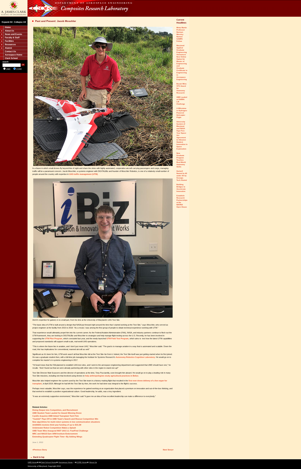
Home (8, 27)
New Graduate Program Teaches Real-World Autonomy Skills (181, 160)
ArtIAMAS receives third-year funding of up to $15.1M (56, 425)
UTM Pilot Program (53, 338)
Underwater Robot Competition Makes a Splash (54, 428)
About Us (9, 31)
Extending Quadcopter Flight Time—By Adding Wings (57, 437)
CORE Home (81, 462)
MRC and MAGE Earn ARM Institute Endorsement (55, 434)
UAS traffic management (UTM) (83, 174)
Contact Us (10, 51)
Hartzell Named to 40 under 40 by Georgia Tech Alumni (181, 175)
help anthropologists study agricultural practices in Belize (111, 376)
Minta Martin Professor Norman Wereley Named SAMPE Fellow (181, 34)
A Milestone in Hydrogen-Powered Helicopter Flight (181, 112)
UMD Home (32, 462)
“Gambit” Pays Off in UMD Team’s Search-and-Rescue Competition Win (65, 419)
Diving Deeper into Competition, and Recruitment (55, 410)
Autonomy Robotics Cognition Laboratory (135, 357)
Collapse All (20, 22)
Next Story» (168, 450)
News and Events (13, 34)
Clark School (11, 58)
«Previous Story (39, 450)
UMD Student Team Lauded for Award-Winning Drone (57, 413)
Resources (10, 44)
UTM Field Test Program (118, 338)
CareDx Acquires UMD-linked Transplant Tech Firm (55, 416)
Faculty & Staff (12, 37)
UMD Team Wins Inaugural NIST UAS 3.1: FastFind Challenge (60, 431)
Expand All (7, 22)
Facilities (9, 41)
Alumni (8, 48)
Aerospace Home (13, 55)
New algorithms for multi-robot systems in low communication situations (66, 422)
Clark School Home (48, 462)
